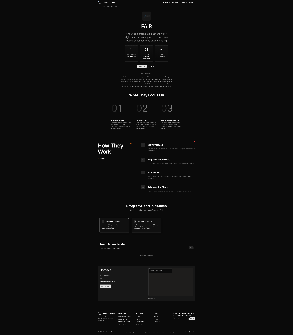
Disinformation (140, 321)
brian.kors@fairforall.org (106, 281)
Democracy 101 (122, 319)
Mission (156, 316)
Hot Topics (175, 2)
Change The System (124, 321)
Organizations (110, 6)
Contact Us (157, 321)
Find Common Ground (124, 316)
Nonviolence (139, 319)
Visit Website (104, 286)
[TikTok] (189, 331)
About (183, 2)
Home (104, 6)
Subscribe (191, 2)
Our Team (156, 319)
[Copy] (114, 281)
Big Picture (165, 2)
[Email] (193, 331)
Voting (138, 316)
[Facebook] (185, 331)
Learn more (103, 158)
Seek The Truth (122, 324)
